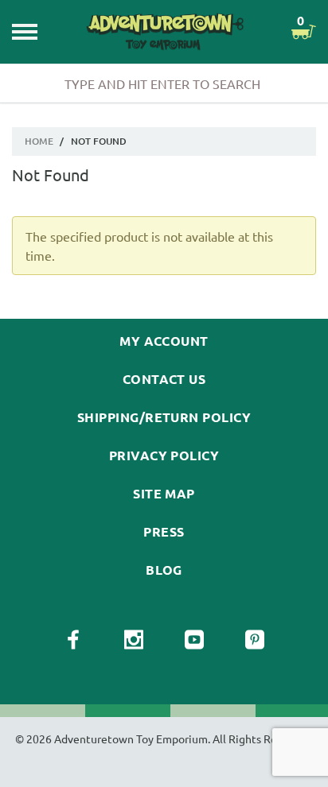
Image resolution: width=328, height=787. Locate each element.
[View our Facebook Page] (73, 639)
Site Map (164, 493)
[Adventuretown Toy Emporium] (164, 31)
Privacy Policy (164, 455)
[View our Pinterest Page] (254, 639)
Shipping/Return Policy (164, 417)
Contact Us (164, 379)
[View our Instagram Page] (133, 639)
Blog (164, 570)
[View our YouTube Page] (194, 639)
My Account (164, 341)
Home (39, 141)
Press (163, 531)
